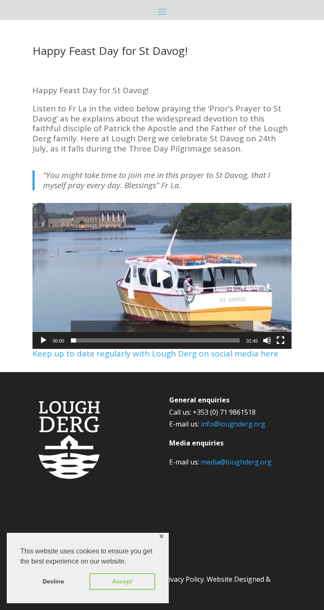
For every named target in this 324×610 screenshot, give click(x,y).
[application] (162, 276)
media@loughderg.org (236, 462)
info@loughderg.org (233, 424)
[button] (162, 276)
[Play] (43, 340)
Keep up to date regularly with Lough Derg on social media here (155, 353)
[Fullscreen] (280, 340)
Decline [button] (53, 581)
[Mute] (267, 340)
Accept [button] (122, 581)
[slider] (155, 340)
